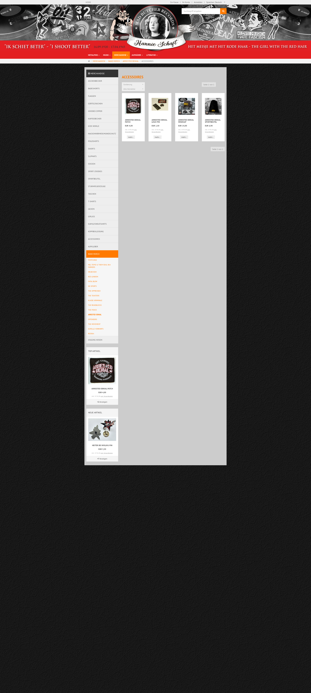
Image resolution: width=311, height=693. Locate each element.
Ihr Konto (186, 2)
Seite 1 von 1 (208, 84)
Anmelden (198, 2)
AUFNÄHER (137, 55)
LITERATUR (151, 55)
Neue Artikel (95, 412)
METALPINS (93, 55)
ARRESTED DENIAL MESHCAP (186, 121)
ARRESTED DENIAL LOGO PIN (159, 121)
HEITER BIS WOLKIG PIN (102, 445)
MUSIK (106, 55)
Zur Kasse (174, 2)
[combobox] (216, 2)
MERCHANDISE (120, 55)
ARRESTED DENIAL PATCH (133, 121)
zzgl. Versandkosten (107, 396)
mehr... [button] (131, 137)
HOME (88, 2)
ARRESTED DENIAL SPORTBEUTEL (212, 121)
